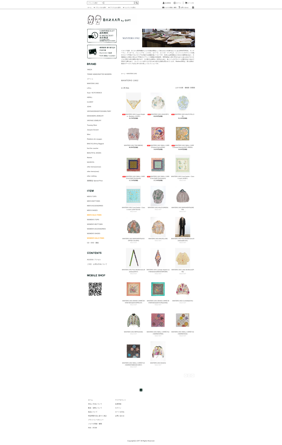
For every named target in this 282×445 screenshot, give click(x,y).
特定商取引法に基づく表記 (97, 416)
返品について (92, 412)
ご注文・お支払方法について (97, 264)
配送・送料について (95, 408)
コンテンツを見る (130, 7)
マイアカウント (120, 400)
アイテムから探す (115, 7)
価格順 (187, 88)
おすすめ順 (179, 88)
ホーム (90, 7)
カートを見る (119, 412)
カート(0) (190, 3)
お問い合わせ (184, 7)
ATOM (95, 428)
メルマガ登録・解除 (170, 7)
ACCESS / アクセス (94, 259)
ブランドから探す (101, 7)
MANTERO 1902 (132, 73)
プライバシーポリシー (96, 420)
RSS (89, 428)
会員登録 (168, 3)
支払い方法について (95, 404)
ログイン (179, 3)
